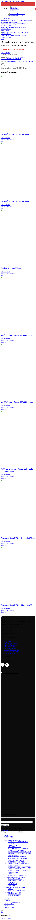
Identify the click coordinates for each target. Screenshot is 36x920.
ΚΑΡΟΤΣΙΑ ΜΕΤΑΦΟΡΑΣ (16, 890)
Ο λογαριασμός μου (10, 653)
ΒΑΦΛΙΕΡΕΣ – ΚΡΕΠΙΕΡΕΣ (17, 850)
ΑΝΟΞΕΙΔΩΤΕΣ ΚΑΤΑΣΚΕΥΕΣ (21, 20)
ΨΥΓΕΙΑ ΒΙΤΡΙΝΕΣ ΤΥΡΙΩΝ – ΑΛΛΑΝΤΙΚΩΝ (18, 871)
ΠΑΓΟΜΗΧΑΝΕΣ (14, 855)
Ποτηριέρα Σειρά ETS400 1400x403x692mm (18, 605)
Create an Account (6, 918)
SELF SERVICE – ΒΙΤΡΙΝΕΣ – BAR (19, 852)
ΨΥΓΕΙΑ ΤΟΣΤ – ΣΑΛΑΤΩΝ (17, 875)
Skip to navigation (6, 1)
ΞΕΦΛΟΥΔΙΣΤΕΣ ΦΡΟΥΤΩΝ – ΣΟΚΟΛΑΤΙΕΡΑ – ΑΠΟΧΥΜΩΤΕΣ (19, 857)
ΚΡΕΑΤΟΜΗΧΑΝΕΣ (14, 894)
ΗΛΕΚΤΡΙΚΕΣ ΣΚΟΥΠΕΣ (16, 862)
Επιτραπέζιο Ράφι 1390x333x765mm (15, 201)
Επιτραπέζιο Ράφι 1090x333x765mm (15, 134)
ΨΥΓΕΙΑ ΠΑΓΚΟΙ (14, 865)
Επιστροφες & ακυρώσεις (12, 648)
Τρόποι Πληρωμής (10, 645)
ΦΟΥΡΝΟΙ (11, 843)
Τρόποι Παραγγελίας (10, 643)
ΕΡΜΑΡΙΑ (11, 882)
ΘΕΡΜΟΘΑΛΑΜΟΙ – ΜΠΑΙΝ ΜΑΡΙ (19, 853)
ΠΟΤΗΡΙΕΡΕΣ (12, 884)
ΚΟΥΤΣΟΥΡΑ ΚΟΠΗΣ (15, 895)
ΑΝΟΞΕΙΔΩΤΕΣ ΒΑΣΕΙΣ (9, 22)
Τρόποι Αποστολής (10, 646)
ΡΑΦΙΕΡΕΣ (11, 885)
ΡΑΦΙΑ (10, 889)
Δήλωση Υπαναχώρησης (11, 650)
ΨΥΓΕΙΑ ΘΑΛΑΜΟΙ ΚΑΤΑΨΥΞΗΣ (19, 867)
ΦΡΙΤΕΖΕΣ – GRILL (14, 847)
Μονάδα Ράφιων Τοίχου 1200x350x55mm (16, 335)
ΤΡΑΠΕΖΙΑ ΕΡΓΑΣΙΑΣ (15, 879)
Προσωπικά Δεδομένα (11, 651)
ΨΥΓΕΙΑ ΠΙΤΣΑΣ (13, 874)
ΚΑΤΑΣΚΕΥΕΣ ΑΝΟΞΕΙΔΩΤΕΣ (18, 842)
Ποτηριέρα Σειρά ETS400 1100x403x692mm (18, 538)
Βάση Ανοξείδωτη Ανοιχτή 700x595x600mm (20, 61)
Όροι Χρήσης (8, 641)
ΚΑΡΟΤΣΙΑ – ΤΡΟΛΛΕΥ (16, 860)
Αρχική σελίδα (5, 20)
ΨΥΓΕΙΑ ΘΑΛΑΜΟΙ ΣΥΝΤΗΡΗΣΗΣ (19, 869)
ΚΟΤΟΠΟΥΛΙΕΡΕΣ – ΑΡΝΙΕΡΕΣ (18, 848)
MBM (2, 39)
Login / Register (9, 907)
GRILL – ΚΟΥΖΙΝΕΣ (14, 845)
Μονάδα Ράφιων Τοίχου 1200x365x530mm (17, 402)
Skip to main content (18, 1)
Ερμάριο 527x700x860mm (11, 268)
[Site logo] (18, 10)
